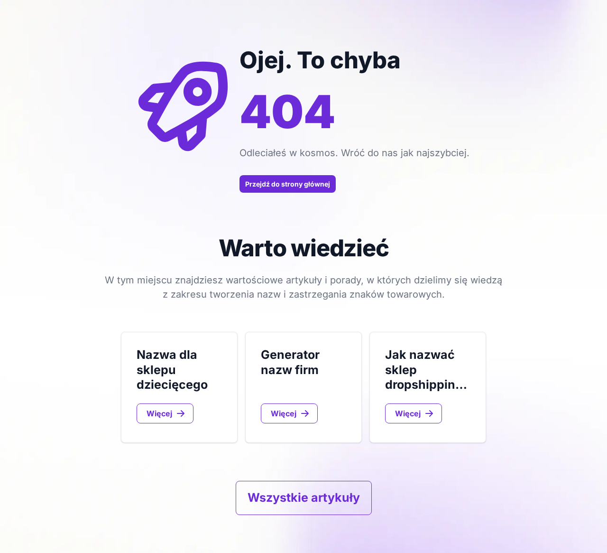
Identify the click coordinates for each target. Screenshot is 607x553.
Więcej (159, 413)
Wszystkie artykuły (304, 497)
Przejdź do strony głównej (287, 184)
